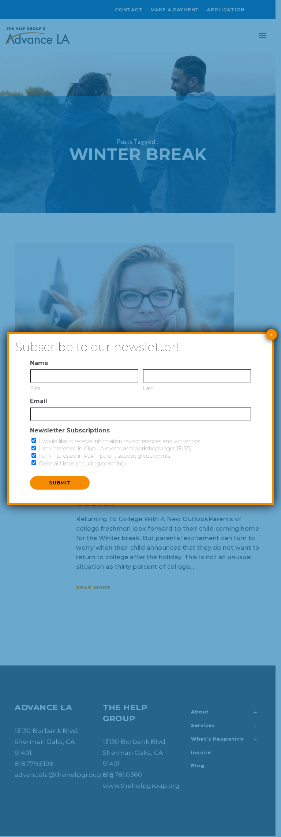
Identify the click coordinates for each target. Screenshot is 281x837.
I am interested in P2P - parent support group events (104, 455)
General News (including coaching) (82, 463)
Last (148, 388)
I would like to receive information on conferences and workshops (119, 441)
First (35, 388)
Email (38, 401)
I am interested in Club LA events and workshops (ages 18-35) (115, 448)
